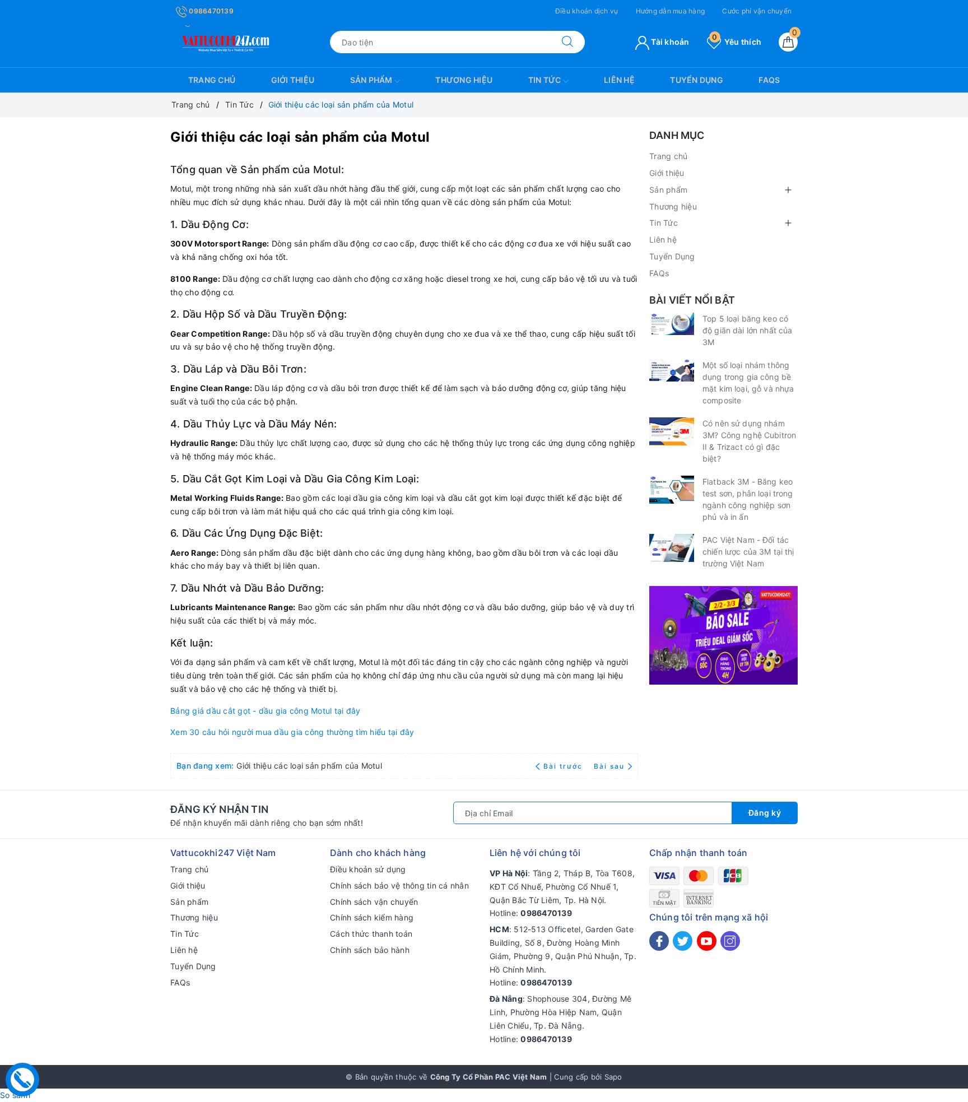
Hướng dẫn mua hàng (670, 11)
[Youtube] (706, 941)
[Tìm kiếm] (567, 42)
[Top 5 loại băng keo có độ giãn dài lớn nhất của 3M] (671, 324)
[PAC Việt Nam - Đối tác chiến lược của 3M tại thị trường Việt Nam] (671, 548)
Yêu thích (736, 42)
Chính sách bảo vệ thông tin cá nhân (399, 885)
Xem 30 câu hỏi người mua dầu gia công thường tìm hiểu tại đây (292, 732)
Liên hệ (619, 80)
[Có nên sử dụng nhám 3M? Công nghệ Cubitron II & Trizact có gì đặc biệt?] (671, 431)
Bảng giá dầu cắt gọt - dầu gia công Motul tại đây (265, 710)
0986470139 (210, 11)
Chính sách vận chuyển (374, 901)
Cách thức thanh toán (371, 933)
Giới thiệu (293, 80)
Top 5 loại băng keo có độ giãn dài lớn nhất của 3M (747, 330)
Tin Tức (545, 80)
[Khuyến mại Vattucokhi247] (723, 634)
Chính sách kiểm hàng (371, 917)
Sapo (613, 1076)
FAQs (769, 80)
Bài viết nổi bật (692, 300)
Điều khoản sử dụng (368, 869)
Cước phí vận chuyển (757, 11)
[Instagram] (730, 941)
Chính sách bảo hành (369, 950)
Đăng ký (764, 812)
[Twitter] (682, 941)
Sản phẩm (372, 80)
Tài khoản (669, 42)
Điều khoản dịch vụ (586, 11)
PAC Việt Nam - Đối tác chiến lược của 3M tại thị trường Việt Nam (748, 551)
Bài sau (609, 766)
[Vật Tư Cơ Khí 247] (224, 41)
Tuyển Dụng (696, 80)
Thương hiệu (463, 80)
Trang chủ (211, 80)
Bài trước (564, 766)
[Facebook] (659, 941)
